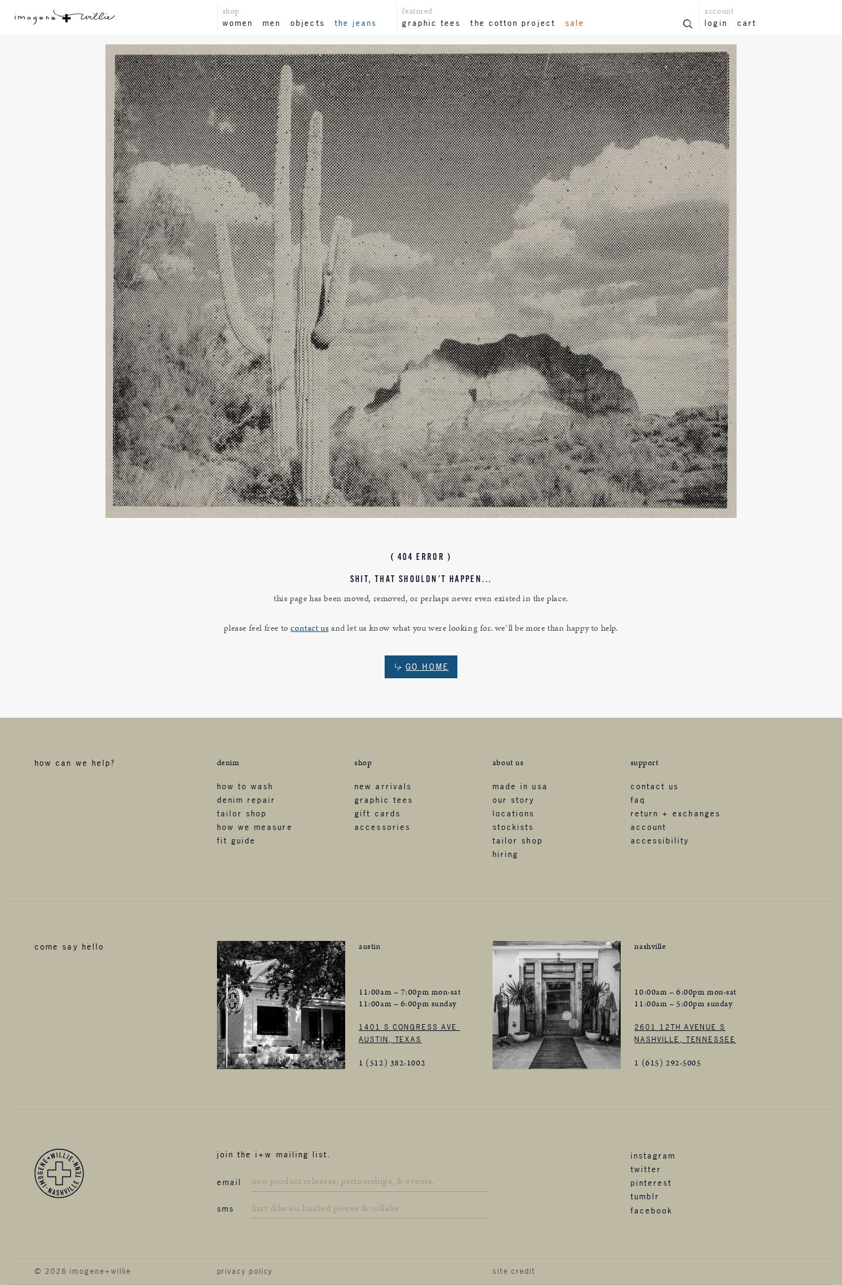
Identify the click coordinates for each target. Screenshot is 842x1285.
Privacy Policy (245, 1271)
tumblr (645, 1196)
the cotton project (512, 22)
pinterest (651, 1182)
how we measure (255, 826)
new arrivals (383, 786)
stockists (513, 826)
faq (638, 799)
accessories (382, 826)
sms (225, 1208)
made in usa (520, 786)
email (229, 1182)
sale (574, 22)
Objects (307, 22)
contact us (309, 628)
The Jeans (356, 22)
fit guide (236, 840)
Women (238, 22)
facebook (652, 1210)
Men (271, 22)
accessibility (660, 840)
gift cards (377, 813)
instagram (653, 1155)
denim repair (246, 799)
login (716, 22)
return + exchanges (676, 813)
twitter (646, 1169)
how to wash (245, 786)
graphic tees (431, 22)
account (649, 826)
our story (514, 799)
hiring (505, 854)
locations (514, 813)
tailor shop (242, 813)
